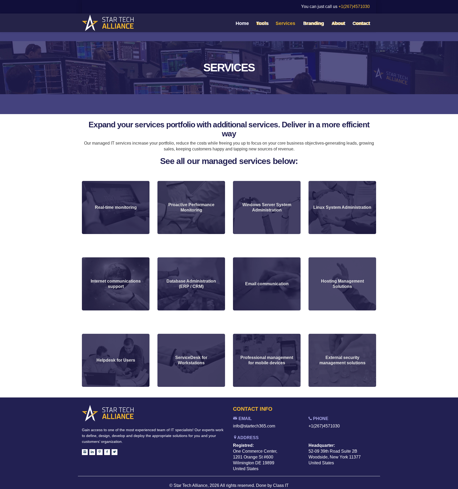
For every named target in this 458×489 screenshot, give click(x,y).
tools (262, 23)
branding (313, 23)
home (242, 23)
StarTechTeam (114, 24)
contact (361, 23)
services (285, 23)
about (338, 23)
